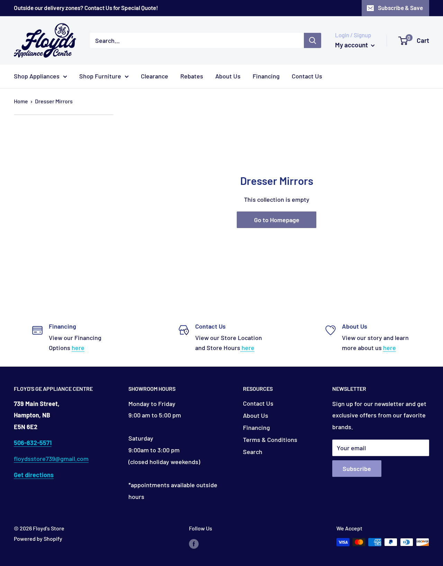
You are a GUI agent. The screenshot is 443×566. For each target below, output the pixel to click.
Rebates (191, 76)
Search (252, 451)
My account (352, 45)
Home (21, 101)
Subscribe (357, 468)
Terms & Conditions (270, 439)
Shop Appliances (37, 76)
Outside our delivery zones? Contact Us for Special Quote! (86, 7)
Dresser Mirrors (54, 101)
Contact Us (307, 76)
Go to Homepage (276, 220)
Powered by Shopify (38, 538)
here (78, 347)
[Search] (312, 40)
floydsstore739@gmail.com (51, 458)
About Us (228, 76)
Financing (266, 76)
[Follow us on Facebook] (194, 543)
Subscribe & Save (400, 7)
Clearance (154, 76)
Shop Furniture (100, 76)
